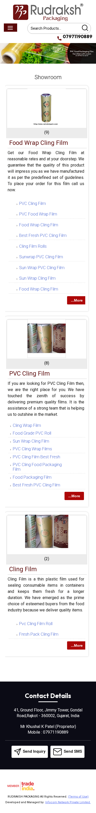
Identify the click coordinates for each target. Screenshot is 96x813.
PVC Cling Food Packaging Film (37, 467)
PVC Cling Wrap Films (32, 448)
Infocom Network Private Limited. (68, 802)
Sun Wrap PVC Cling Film (42, 267)
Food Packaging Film (32, 477)
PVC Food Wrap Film (38, 214)
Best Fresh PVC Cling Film (43, 235)
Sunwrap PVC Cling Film (41, 256)
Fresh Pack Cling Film (38, 634)
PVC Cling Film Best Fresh (36, 456)
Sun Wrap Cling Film (37, 278)
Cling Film (23, 569)
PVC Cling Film (32, 203)
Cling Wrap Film (27, 425)
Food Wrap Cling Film (38, 142)
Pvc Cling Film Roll (35, 623)
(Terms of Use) (78, 796)
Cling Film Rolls (33, 246)
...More (77, 300)
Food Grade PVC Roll (32, 433)
